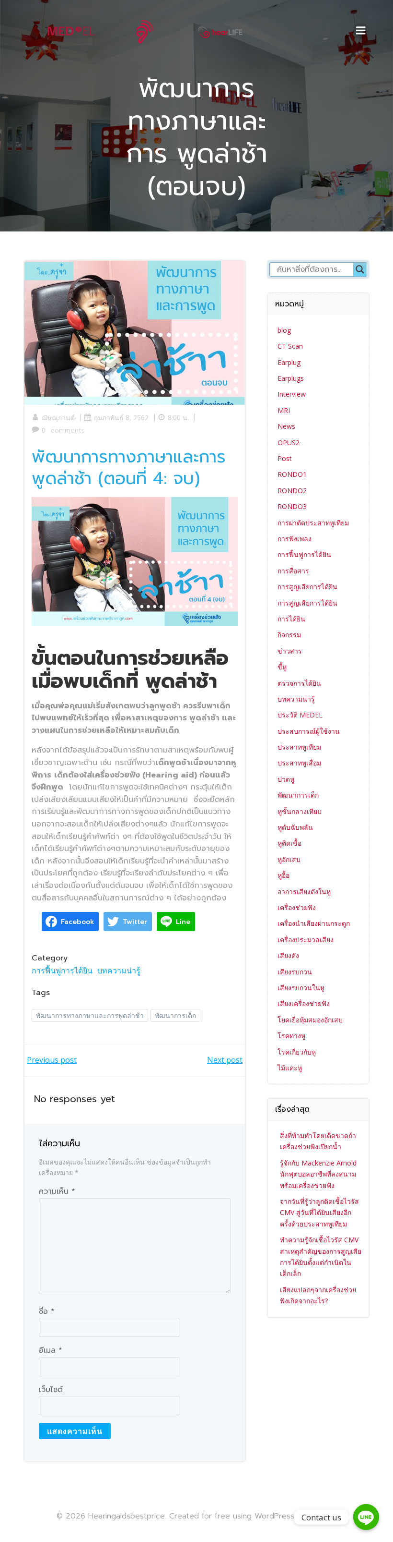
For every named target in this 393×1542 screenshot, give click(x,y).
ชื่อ (47, 1311)
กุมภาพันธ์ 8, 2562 (121, 417)
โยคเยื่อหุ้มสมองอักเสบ (310, 1019)
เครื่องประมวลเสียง (305, 939)
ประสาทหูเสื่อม (299, 762)
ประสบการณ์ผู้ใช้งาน (308, 731)
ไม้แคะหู (289, 1067)
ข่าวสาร (289, 651)
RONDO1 (292, 474)
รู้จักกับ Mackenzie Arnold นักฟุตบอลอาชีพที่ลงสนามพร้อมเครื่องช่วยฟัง (318, 1174)
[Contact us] (366, 1517)
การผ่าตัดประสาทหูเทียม (313, 522)
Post (284, 458)
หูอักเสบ (289, 859)
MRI (283, 410)
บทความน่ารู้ (118, 970)
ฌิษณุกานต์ (58, 417)
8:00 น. (178, 417)
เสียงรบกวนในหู (300, 987)
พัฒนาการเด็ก (175, 1015)
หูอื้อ (283, 875)
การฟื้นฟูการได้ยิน (62, 970)
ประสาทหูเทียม (299, 747)
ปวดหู (285, 779)
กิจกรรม (289, 634)
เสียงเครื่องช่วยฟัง (303, 1003)
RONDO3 (292, 506)
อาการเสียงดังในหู (304, 891)
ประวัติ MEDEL (300, 714)
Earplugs (290, 378)
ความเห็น (57, 1191)
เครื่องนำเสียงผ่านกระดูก (313, 923)
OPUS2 (288, 442)
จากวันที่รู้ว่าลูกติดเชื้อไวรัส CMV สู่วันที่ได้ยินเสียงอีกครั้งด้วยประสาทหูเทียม (319, 1212)
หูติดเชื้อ (289, 843)
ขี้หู (282, 666)
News (286, 426)
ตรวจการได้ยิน (299, 683)
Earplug (289, 362)
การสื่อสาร (293, 570)
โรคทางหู (291, 1035)
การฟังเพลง (294, 538)
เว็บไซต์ (51, 1390)
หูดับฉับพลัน (295, 827)
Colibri (325, 1515)
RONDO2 (292, 490)
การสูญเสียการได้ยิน (307, 586)
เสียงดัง (288, 955)
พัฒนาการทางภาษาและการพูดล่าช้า (90, 1015)
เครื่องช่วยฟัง (296, 907)
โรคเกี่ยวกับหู (296, 1051)
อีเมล (50, 1350)
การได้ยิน (291, 618)
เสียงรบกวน (294, 971)
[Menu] (361, 31)
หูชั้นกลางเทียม (299, 811)
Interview (291, 394)
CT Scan (290, 346)
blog (284, 330)
